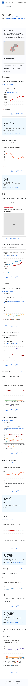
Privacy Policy (20, 683)
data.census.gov (15, 301)
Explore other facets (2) (7, 84)
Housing (21, 24)
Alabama (8, 18)
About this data (15, 92)
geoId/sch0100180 (14, 16)
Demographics (13, 24)
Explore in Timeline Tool (19, 114)
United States (13, 18)
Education (5, 24)
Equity (20, 23)
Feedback (20, 2)
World (3, 20)
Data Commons (9, 2)
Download (6, 114)
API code (12, 114)
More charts (23, 77)
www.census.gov (7, 71)
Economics (13, 23)
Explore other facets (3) (7, 420)
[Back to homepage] (3, 3)
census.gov (9, 92)
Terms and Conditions (10, 683)
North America (21, 18)
